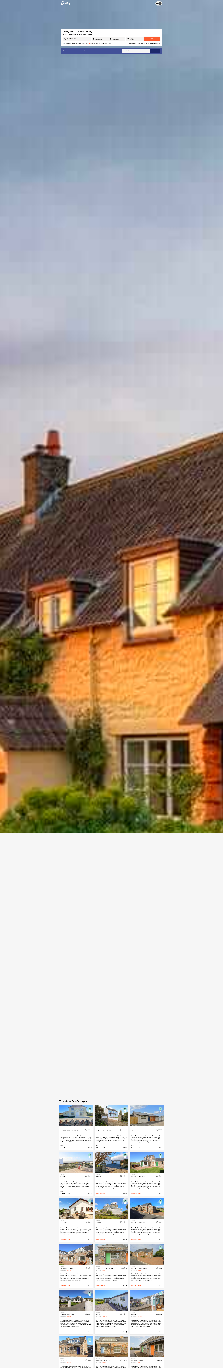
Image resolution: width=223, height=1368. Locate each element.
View (89, 1147)
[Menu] (158, 3)
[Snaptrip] (66, 3)
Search (151, 39)
